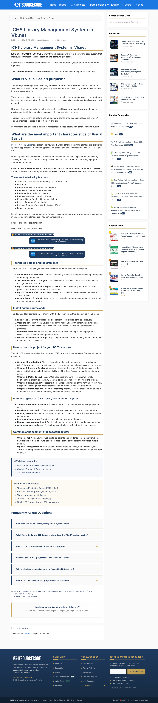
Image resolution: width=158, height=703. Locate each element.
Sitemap (79, 700)
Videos (139, 4)
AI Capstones (78, 4)
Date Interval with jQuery (23, 594)
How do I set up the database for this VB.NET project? (40, 546)
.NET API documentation (28, 472)
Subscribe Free (136, 671)
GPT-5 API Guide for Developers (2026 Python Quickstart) (131, 71)
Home (53, 4)
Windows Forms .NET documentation (34, 469)
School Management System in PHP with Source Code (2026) (132, 290)
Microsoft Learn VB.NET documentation (35, 465)
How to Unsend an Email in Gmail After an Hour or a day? (132, 276)
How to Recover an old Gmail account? (132, 262)
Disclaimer (70, 700)
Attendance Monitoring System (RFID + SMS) (38, 488)
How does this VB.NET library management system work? (42, 523)
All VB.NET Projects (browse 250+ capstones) (38, 502)
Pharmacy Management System (31, 495)
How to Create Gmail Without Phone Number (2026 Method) (133, 235)
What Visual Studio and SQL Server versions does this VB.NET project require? (52, 535)
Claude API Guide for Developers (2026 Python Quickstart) (131, 57)
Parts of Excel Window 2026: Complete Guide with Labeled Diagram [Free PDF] (132, 249)
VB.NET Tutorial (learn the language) (34, 498)
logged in (28, 633)
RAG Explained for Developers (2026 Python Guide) (132, 85)
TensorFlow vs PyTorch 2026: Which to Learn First (132, 98)
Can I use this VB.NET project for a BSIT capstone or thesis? (43, 558)
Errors (128, 4)
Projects (62, 4)
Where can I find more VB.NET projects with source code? (42, 580)
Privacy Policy (47, 700)
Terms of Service (59, 700)
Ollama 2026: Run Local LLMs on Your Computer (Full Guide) (133, 43)
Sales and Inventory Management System (36, 491)
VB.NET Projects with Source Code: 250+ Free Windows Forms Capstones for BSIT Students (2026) (53, 591)
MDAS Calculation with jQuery (25, 596)
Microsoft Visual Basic (21, 145)
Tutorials (115, 4)
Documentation (98, 4)
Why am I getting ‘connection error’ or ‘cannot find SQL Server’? (45, 569)
